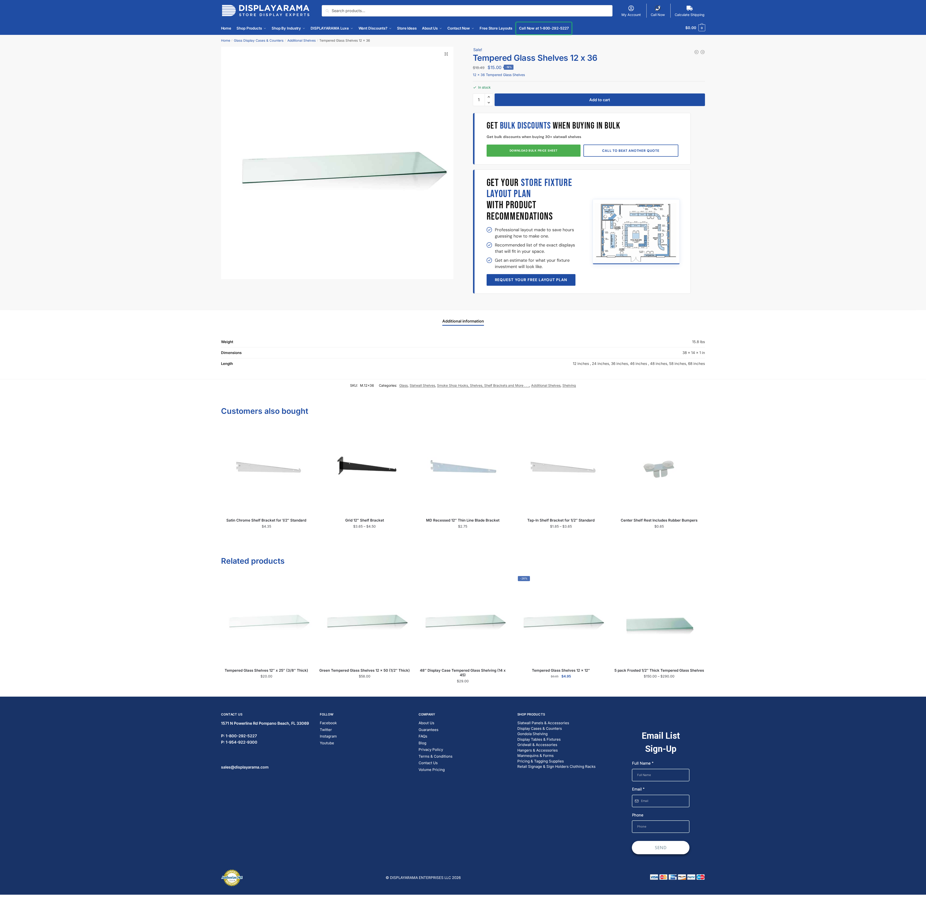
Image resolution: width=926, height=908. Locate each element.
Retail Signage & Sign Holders (543, 766)
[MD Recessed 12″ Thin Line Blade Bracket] (462, 469)
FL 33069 (265, 723)
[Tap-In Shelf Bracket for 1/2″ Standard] (560, 469)
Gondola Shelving (532, 733)
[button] (446, 54)
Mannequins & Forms (535, 755)
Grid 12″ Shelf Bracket (364, 520)
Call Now (658, 15)
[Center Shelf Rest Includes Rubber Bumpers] (659, 469)
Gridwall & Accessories (537, 744)
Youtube (327, 743)
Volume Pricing (432, 769)
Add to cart (599, 99)
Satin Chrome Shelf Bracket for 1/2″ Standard (266, 520)
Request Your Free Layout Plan (531, 279)
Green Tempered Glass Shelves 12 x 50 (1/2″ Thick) (364, 670)
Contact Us (428, 763)
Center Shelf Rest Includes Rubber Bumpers (659, 520)
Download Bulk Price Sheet (534, 151)
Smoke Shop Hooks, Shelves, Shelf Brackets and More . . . (483, 385)
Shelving (569, 385)
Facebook (328, 723)
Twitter (326, 729)
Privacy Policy (431, 749)
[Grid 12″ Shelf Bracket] (364, 469)
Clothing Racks (583, 766)
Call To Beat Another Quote (630, 150)
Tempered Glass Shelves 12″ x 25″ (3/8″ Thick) (266, 670)
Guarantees (428, 729)
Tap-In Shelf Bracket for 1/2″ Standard (561, 520)
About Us (426, 723)
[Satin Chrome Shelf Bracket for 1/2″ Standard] (266, 469)
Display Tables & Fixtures (539, 739)
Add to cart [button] (266, 537)
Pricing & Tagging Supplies (540, 761)
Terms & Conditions (435, 756)
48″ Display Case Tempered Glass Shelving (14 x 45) (463, 672)
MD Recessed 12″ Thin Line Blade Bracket (462, 520)
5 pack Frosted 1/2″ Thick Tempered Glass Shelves (659, 670)
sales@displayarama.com (244, 767)
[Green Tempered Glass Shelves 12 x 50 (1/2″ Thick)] (364, 619)
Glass (403, 385)
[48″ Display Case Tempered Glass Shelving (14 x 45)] (462, 619)
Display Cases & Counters (539, 728)
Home (225, 40)
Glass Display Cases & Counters (258, 40)
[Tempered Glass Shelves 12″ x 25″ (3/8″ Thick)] (266, 619)
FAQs (423, 736)
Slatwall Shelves (422, 385)
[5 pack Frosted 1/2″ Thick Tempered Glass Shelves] (659, 619)
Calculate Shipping (689, 15)
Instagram (328, 736)
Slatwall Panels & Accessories (543, 723)
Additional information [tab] (463, 321)
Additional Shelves (301, 40)
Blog (422, 743)
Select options (364, 537)
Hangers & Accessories (537, 750)
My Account (631, 15)
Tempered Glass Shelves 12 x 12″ (561, 670)
